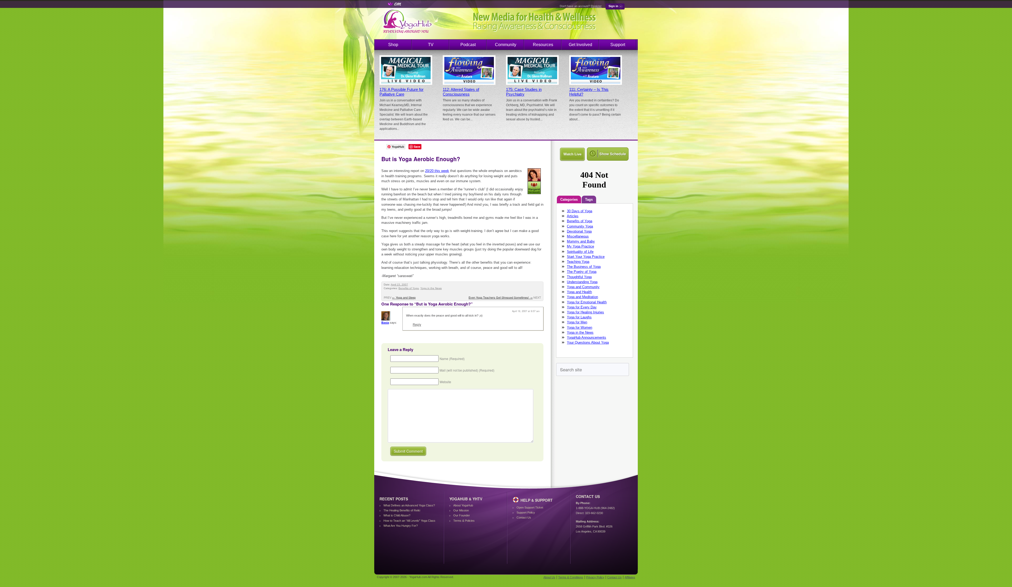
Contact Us (524, 517)
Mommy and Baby (581, 241)
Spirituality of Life (580, 252)
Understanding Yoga (582, 282)
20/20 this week (437, 171)
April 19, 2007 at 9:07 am (526, 311)
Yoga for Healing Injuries (585, 312)
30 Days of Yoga (579, 211)
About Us (549, 577)
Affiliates (630, 577)
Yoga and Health (579, 292)
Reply (417, 324)
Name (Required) (452, 358)
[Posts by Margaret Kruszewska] (534, 195)
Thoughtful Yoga (579, 277)
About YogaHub (463, 505)
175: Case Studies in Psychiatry (524, 91)
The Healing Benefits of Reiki (401, 510)
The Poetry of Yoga (581, 272)
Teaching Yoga (578, 262)
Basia (385, 322)
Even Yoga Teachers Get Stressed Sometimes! (501, 297)
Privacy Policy (595, 577)
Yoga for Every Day (582, 307)
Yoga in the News (431, 288)
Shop (393, 44)
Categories (569, 199)
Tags (589, 199)
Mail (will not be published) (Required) (467, 370)
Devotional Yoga (579, 231)
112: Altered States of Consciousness (461, 91)
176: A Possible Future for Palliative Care (402, 91)
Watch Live (572, 154)
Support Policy (526, 512)
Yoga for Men (577, 322)
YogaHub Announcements (586, 337)
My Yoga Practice (580, 246)
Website (445, 381)
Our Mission (461, 510)
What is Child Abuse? (396, 515)
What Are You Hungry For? (400, 525)
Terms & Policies (464, 520)
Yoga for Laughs (579, 317)
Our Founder (461, 515)
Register (596, 6)
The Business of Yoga (584, 267)
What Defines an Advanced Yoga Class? (409, 505)
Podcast (468, 44)
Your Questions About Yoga (588, 342)
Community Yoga (580, 226)
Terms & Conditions (570, 577)
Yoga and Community (583, 287)
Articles (572, 216)
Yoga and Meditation (582, 297)
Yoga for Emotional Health (587, 302)
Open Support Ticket (530, 507)
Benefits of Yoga (408, 288)
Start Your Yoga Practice (586, 257)
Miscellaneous (578, 236)
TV (431, 44)
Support (617, 44)
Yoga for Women (579, 327)
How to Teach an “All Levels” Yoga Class (409, 520)
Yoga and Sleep (404, 297)
